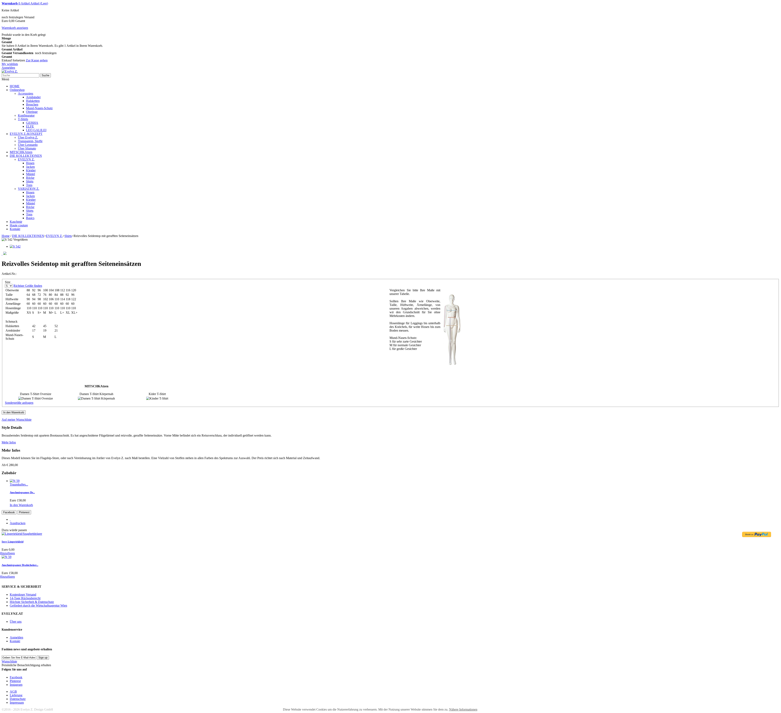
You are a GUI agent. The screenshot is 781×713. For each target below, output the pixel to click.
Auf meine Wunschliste (17, 419)
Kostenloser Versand (23, 594)
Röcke (30, 177)
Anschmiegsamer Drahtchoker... (20, 565)
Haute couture (19, 225)
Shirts (29, 181)
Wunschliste (9, 661)
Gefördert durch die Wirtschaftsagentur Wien (38, 605)
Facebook (9, 512)
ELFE (30, 126)
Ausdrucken (17, 523)
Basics (30, 218)
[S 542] (15, 246)
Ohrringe (32, 112)
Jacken (30, 166)
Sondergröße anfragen (19, 402)
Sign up (42, 657)
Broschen (32, 104)
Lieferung (16, 695)
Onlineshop (17, 90)
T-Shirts (23, 119)
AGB (13, 691)
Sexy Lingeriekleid (12, 541)
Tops (29, 185)
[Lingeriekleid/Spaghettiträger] (22, 533)
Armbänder (33, 97)
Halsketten (33, 101)
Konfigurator (26, 115)
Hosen (30, 163)
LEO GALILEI (36, 130)
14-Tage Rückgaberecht (25, 598)
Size (8, 282)
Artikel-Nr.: (9, 273)
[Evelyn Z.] (10, 71)
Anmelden (8, 67)
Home (6, 236)
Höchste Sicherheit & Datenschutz (32, 602)
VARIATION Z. (28, 188)
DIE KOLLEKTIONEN (26, 155)
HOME (15, 86)
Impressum (17, 702)
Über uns (16, 621)
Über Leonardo (28, 144)
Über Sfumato (27, 148)
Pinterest (24, 512)
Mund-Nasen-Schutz (39, 108)
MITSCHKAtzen (21, 152)
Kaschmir (16, 221)
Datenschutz (18, 699)
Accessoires (25, 93)
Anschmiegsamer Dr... (22, 492)
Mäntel (30, 174)
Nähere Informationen (463, 709)
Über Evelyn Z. (28, 137)
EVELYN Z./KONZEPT (26, 133)
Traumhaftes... (19, 484)
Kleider (31, 170)
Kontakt (15, 229)
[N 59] (15, 481)
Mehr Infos (9, 442)
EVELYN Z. (26, 159)
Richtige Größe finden (27, 285)
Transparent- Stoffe (30, 141)
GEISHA (32, 122)
